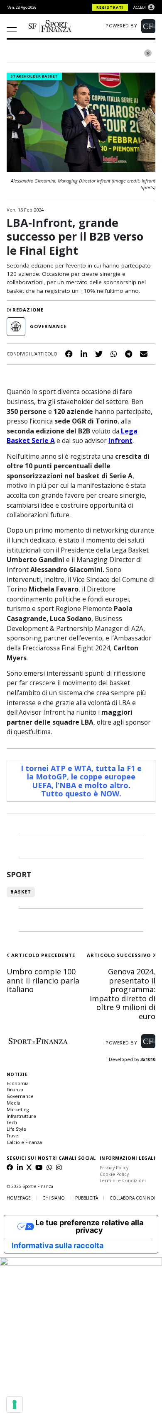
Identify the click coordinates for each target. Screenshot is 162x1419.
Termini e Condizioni (123, 1180)
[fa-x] (29, 1168)
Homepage (19, 1198)
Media (13, 1103)
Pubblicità (86, 1198)
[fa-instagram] (58, 1168)
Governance (20, 1096)
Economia (18, 1083)
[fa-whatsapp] (49, 1168)
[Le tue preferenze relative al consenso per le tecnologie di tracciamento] (14, 1404)
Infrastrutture (21, 1116)
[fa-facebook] (10, 1168)
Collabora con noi (132, 1198)
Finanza (15, 1090)
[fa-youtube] (38, 1168)
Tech (12, 1122)
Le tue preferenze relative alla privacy (89, 1226)
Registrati (110, 7)
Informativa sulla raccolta (57, 1245)
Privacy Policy (114, 1168)
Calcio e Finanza (24, 1142)
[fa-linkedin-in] (19, 1168)
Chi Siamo (53, 1198)
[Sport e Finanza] (50, 26)
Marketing (18, 1109)
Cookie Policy (114, 1174)
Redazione (28, 310)
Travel (13, 1136)
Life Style (16, 1129)
